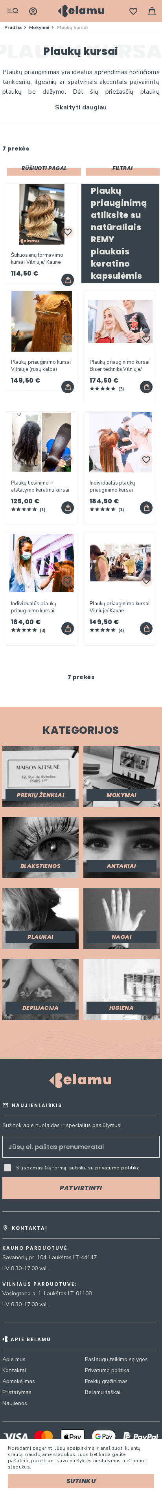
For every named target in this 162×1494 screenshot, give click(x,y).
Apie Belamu (31, 1339)
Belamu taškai (102, 1392)
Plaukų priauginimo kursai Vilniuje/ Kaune (120, 607)
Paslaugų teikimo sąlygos (116, 1359)
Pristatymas (16, 1392)
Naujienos (14, 1403)
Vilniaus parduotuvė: (39, 1284)
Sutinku (81, 1480)
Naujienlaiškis (37, 1105)
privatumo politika (117, 1168)
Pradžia (13, 27)
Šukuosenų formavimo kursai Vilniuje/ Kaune (37, 259)
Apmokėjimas (18, 1381)
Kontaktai (14, 1370)
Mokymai (39, 27)
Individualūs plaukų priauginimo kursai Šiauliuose (112, 486)
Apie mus (14, 1359)
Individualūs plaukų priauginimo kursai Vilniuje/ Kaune (33, 607)
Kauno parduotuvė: (35, 1248)
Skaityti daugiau (81, 107)
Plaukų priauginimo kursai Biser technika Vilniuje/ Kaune (120, 366)
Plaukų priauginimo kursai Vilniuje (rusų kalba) (41, 366)
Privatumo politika (107, 1370)
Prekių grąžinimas (106, 1381)
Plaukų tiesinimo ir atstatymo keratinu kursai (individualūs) (40, 486)
